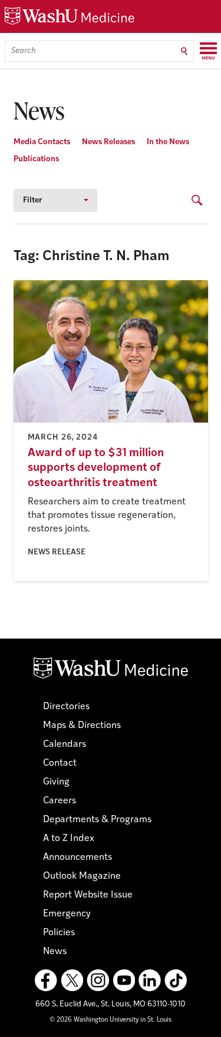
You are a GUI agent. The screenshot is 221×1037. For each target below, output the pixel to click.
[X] (72, 980)
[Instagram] (98, 980)
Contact (60, 763)
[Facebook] (46, 980)
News (55, 951)
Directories (66, 707)
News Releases (108, 142)
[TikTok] (175, 980)
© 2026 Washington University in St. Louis (110, 1020)
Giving (56, 782)
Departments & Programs (97, 820)
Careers (59, 801)
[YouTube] (124, 980)
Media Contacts (42, 142)
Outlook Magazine (82, 876)
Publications (36, 159)
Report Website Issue (88, 895)
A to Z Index (68, 838)
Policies (59, 933)
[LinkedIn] (149, 980)
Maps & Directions (82, 725)
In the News (168, 142)
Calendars (64, 744)
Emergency (67, 914)
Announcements (77, 857)
